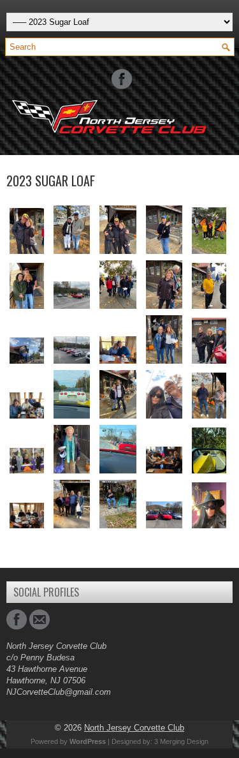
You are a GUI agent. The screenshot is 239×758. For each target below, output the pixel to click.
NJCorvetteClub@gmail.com (58, 692)
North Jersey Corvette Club (134, 727)
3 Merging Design (181, 741)
